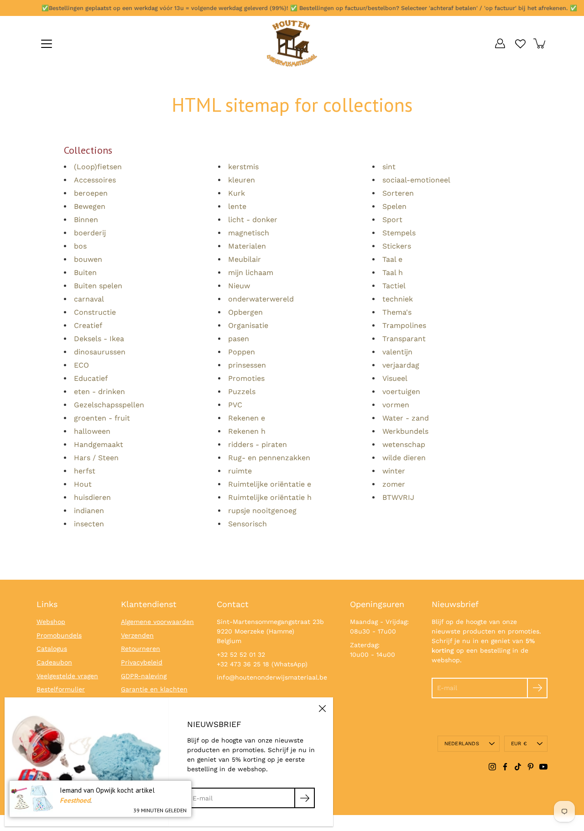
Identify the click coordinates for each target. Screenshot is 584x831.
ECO (81, 365)
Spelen (394, 206)
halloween (92, 431)
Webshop (50, 621)
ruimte (240, 471)
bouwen (88, 259)
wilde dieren (404, 457)
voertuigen (401, 391)
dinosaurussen (99, 352)
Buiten (85, 272)
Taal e (392, 259)
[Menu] (46, 43)
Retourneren (140, 648)
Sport (392, 219)
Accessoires (95, 180)
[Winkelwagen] (540, 43)
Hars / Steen (96, 457)
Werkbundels (405, 431)
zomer (393, 484)
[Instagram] (492, 766)
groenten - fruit (102, 418)
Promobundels (59, 635)
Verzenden (137, 635)
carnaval (89, 299)
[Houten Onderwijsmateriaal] (292, 43)
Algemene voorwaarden (157, 621)
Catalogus (51, 648)
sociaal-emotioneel (416, 180)
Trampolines (404, 325)
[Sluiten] (322, 708)
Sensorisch (247, 523)
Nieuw (239, 285)
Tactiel (394, 285)
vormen (395, 404)
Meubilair (244, 259)
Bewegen (89, 206)
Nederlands (461, 744)
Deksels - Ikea (99, 338)
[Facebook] (505, 766)
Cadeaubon (54, 662)
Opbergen (245, 312)
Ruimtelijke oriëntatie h (270, 497)
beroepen (91, 193)
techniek (397, 299)
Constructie (95, 312)
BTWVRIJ (398, 497)
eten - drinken (99, 391)
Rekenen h (247, 431)
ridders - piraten (257, 444)
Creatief (88, 325)
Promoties (246, 378)
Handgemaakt (98, 444)
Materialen (247, 246)
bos (80, 246)
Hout (83, 484)
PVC (235, 404)
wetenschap (403, 444)
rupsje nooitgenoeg (262, 510)
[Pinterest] (531, 766)
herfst (84, 471)
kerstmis (243, 166)
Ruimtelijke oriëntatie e (269, 484)
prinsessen (247, 365)
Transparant (404, 338)
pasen (238, 338)
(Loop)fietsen (98, 166)
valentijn (397, 352)
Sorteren (398, 193)
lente (237, 206)
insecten (89, 523)
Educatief (91, 378)
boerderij (90, 233)
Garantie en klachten (154, 689)
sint (389, 166)
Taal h (392, 272)
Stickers (396, 246)
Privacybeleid (141, 662)
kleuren (241, 180)
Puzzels (242, 391)
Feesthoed (75, 800)
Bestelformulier (60, 689)
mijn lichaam (250, 272)
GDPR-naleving (144, 676)
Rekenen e (246, 418)
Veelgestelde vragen (67, 676)
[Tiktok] (518, 766)
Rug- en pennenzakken (269, 457)
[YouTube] (543, 766)
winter (393, 471)
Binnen (86, 219)
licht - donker (252, 219)
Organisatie (248, 325)
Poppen (241, 352)
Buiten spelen (98, 285)
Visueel (394, 378)
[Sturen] (537, 688)
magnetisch (248, 233)
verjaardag (400, 365)
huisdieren (92, 497)
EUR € (519, 744)
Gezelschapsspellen (109, 404)
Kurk (236, 193)
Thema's (397, 312)
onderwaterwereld (261, 299)
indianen (89, 510)
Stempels (399, 233)
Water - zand (405, 418)
